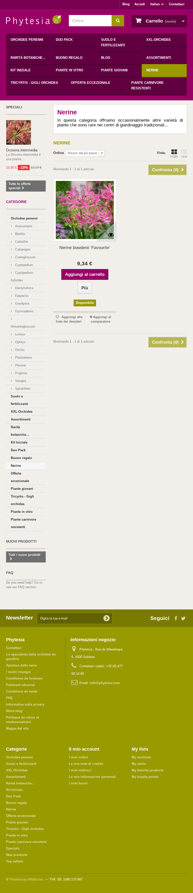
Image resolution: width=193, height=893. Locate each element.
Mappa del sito (17, 728)
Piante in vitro (69, 70)
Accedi (139, 4)
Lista (184, 156)
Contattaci (176, 4)
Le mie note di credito (86, 764)
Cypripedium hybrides (22, 276)
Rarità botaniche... (28, 58)
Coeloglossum (25, 257)
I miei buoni (78, 783)
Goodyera (21, 303)
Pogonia (20, 373)
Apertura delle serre (21, 665)
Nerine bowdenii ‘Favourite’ (84, 247)
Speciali (14, 107)
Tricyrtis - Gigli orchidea (34, 83)
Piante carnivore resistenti (147, 85)
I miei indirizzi (80, 770)
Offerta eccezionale (90, 83)
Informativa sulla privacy (25, 704)
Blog (126, 4)
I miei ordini (78, 757)
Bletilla (19, 234)
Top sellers (14, 861)
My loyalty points (145, 777)
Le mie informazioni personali (92, 777)
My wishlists (141, 757)
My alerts (139, 764)
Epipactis (21, 296)
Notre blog (14, 711)
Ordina (58, 153)
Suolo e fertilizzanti (113, 42)
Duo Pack (64, 40)
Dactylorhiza (23, 288)
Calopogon (22, 249)
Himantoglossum (23, 326)
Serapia (20, 381)
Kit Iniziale (21, 70)
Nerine (152, 70)
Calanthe (21, 242)
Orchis (19, 350)
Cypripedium (23, 265)
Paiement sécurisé (20, 685)
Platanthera (23, 357)
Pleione (20, 365)
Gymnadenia (23, 311)
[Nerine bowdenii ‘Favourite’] (85, 210)
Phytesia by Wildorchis (26, 879)
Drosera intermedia (21, 150)
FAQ (9, 573)
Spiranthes (22, 388)
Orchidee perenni (27, 40)
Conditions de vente (21, 691)
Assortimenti (158, 58)
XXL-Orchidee (158, 40)
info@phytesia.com (105, 683)
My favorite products (148, 770)
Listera (19, 334)
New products (16, 855)
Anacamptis (23, 226)
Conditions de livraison (24, 678)
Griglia (174, 156)
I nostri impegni (18, 672)
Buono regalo (69, 58)
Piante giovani (114, 70)
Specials (12, 848)
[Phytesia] (33, 20)
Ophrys (20, 342)
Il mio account (84, 749)
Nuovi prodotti (21, 541)
